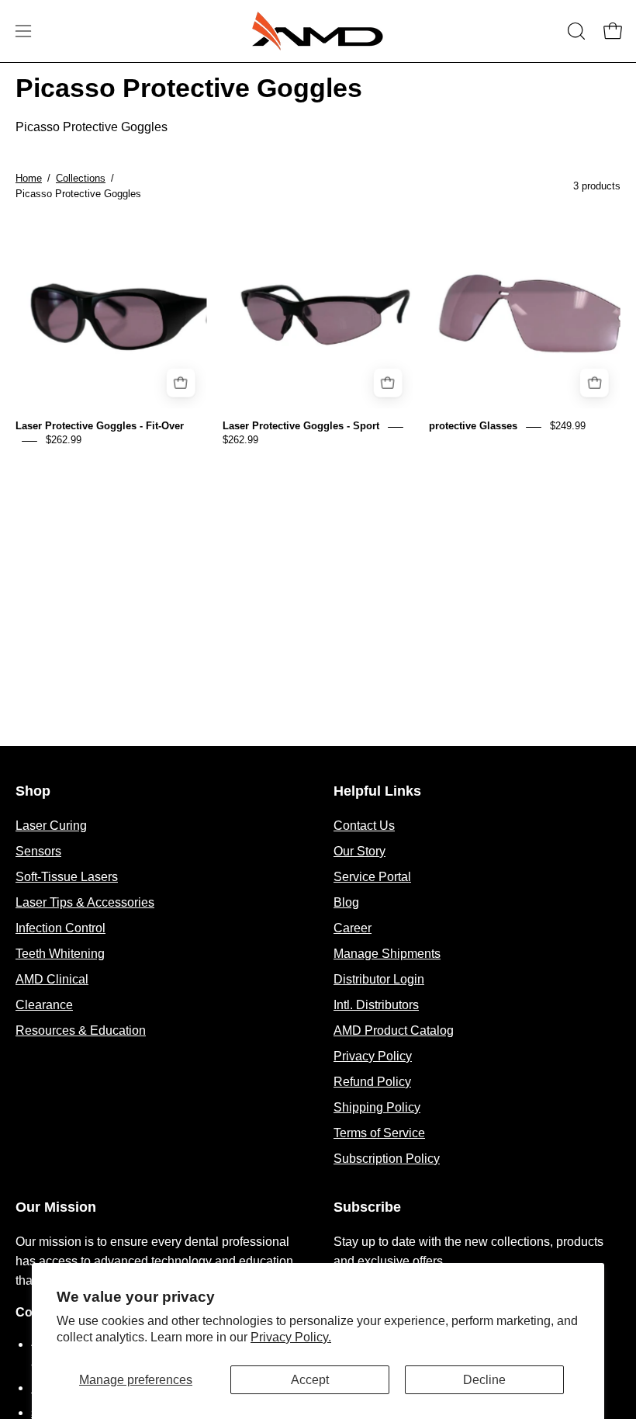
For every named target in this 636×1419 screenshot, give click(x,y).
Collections (80, 178)
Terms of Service (379, 1133)
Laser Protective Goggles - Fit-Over (100, 426)
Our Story (359, 851)
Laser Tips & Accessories (85, 902)
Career (353, 928)
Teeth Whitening (60, 953)
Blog (346, 902)
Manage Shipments (387, 953)
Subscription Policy (387, 1158)
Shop (33, 791)
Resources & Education (81, 1030)
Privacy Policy (373, 1056)
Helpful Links (377, 791)
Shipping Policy (377, 1107)
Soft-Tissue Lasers (67, 876)
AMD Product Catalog (394, 1030)
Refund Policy (372, 1081)
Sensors (38, 851)
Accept (310, 1379)
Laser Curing (51, 825)
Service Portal (372, 876)
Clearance (44, 1004)
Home (29, 178)
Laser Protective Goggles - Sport (301, 426)
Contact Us (364, 825)
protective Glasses (473, 426)
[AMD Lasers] (318, 31)
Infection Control (60, 928)
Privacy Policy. (291, 1337)
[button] (575, 31)
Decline (484, 1379)
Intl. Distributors (376, 1004)
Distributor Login (379, 979)
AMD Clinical (52, 979)
